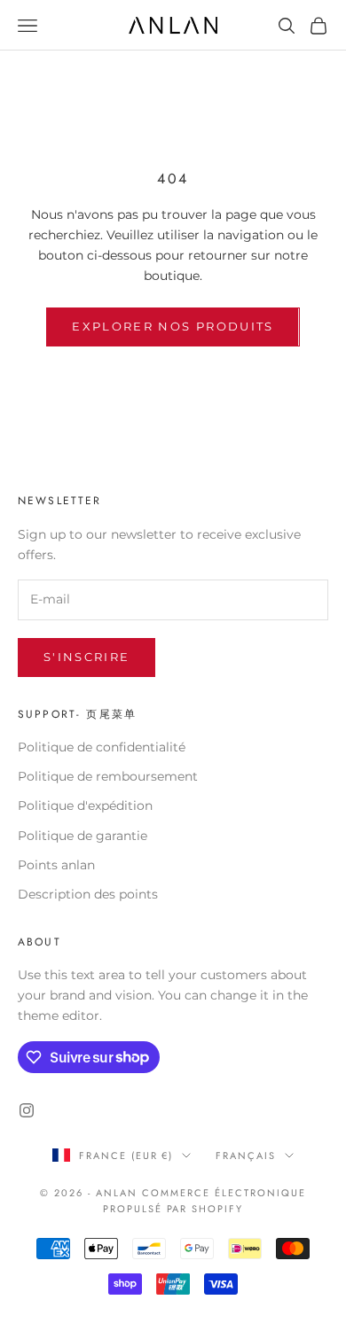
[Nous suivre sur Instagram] (26, 1110)
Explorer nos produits (172, 326)
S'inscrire (86, 657)
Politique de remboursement (108, 776)
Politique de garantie (82, 836)
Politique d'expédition (85, 805)
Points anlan (56, 865)
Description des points (88, 894)
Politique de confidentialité (101, 747)
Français (246, 1155)
